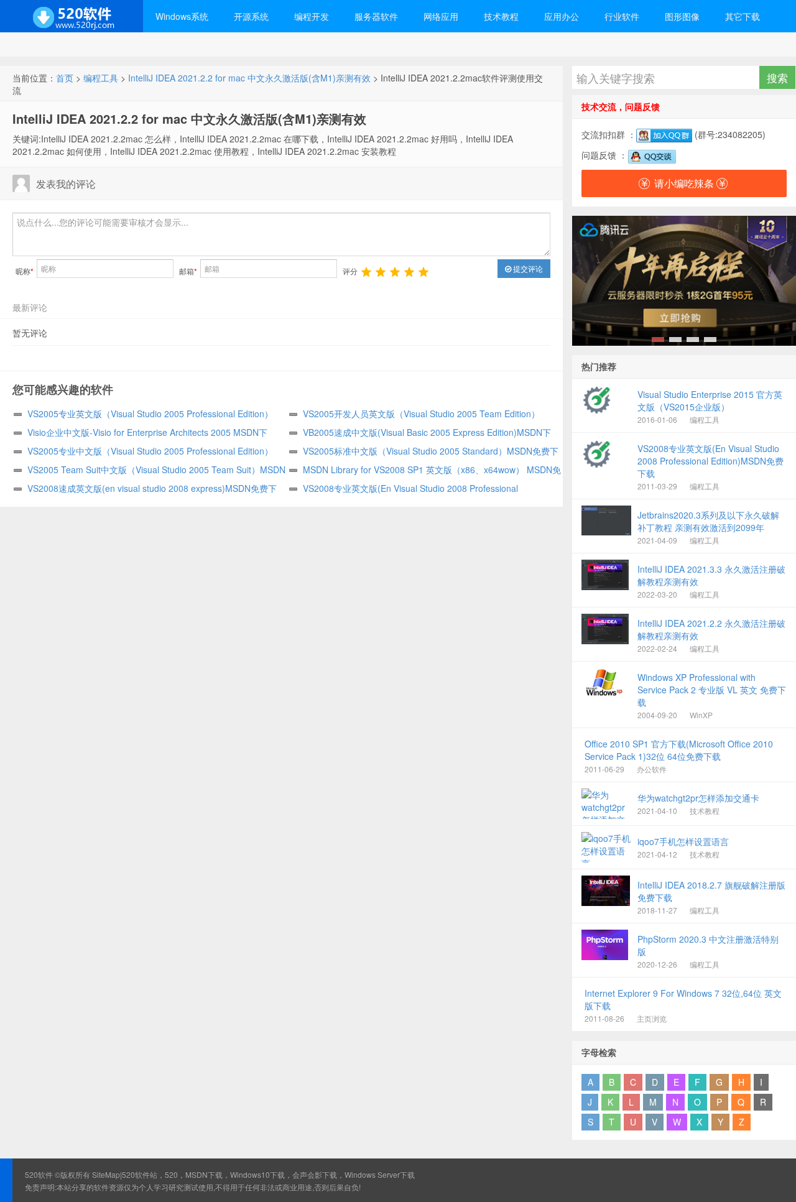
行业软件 (621, 16)
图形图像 (682, 16)
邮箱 (188, 271)
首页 (64, 78)
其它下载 (742, 16)
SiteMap (106, 1174)
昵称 (25, 271)
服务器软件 (376, 16)
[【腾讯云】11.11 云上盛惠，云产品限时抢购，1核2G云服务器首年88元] (684, 281)
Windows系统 (181, 16)
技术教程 (501, 16)
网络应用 (440, 16)
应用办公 (561, 16)
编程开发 (311, 16)
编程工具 (100, 78)
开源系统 (251, 16)
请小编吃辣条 (684, 183)
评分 (350, 271)
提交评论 (527, 268)
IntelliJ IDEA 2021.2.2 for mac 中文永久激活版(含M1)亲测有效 (249, 78)
